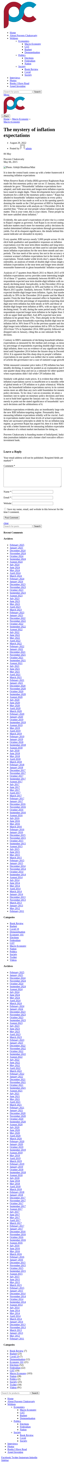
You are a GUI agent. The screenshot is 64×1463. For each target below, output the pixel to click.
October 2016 (16, 809)
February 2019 (17, 736)
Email (7, 497)
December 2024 (17, 550)
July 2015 (14, 849)
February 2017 (17, 798)
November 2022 (18, 621)
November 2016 (18, 807)
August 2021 (16, 663)
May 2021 (15, 671)
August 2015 (16, 846)
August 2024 (16, 562)
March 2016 (16, 826)
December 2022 (17, 618)
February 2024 (17, 578)
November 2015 (18, 838)
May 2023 (15, 604)
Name (7, 491)
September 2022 (18, 626)
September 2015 (18, 843)
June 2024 (15, 567)
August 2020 (16, 697)
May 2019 (15, 728)
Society (22, 66)
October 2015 (16, 840)
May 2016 (15, 824)
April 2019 (15, 731)
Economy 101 (17, 934)
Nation (28, 63)
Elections (29, 58)
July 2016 (14, 818)
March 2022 (16, 643)
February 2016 (17, 829)
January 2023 (16, 615)
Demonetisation (32, 52)
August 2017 (16, 781)
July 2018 (14, 750)
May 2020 (15, 705)
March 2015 (16, 857)
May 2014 (15, 885)
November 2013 (18, 900)
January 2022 (16, 649)
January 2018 (16, 767)
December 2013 (17, 897)
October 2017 (16, 776)
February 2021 (17, 680)
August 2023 (16, 595)
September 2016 (18, 812)
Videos (13, 960)
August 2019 (16, 725)
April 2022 (15, 640)
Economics (23, 41)
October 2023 (16, 590)
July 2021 (14, 666)
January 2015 (16, 863)
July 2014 (14, 880)
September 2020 (18, 694)
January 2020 (16, 716)
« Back (5, 116)
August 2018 (16, 747)
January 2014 (16, 894)
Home (7, 119)
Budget (28, 49)
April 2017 (15, 793)
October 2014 (16, 871)
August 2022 (16, 629)
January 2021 (16, 683)
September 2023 (18, 592)
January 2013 (16, 905)
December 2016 (17, 804)
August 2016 (16, 815)
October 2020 (16, 691)
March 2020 (16, 711)
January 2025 (16, 547)
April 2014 (15, 888)
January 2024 (16, 581)
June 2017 (15, 787)
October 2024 (16, 556)
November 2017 (18, 773)
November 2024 (18, 553)
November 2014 (18, 869)
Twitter (13, 957)
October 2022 (16, 623)
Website (7, 503)
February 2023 (17, 612)
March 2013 (16, 902)
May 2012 (15, 908)
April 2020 (15, 708)
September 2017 (18, 778)
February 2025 (17, 545)
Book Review (31, 69)
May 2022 (15, 638)
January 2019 (16, 739)
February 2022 (17, 646)
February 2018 (17, 764)
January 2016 (16, 832)
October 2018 (16, 742)
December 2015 (17, 835)
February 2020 (17, 714)
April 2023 (15, 607)
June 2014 (15, 883)
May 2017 (15, 790)
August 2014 (16, 877)
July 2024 (14, 564)
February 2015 (17, 860)
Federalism (30, 60)
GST (27, 46)
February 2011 (17, 911)
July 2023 (14, 598)
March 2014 (16, 891)
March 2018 (16, 762)
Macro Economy (33, 44)
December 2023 (17, 584)
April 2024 (15, 573)
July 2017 (14, 784)
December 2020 (17, 685)
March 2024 (16, 576)
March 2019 (16, 733)
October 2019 (16, 719)
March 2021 (16, 677)
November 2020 (18, 688)
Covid (28, 72)
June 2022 (15, 635)
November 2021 (18, 654)
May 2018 (15, 756)
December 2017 (17, 770)
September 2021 (18, 660)
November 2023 (18, 587)
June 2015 (15, 852)
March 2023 (16, 609)
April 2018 (15, 759)
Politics (21, 55)
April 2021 (15, 674)
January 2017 (16, 801)
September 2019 (18, 722)
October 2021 (16, 657)
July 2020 (14, 700)
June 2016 (15, 821)
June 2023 (15, 601)
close (6, 523)
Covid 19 (14, 929)
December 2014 (17, 866)
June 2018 (15, 753)
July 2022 (14, 632)
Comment (9, 466)
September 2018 (18, 745)
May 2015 (15, 855)
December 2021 (17, 652)
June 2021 (15, 669)
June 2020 (15, 702)
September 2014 (18, 874)
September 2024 (18, 559)
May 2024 (15, 570)
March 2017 (16, 795)
